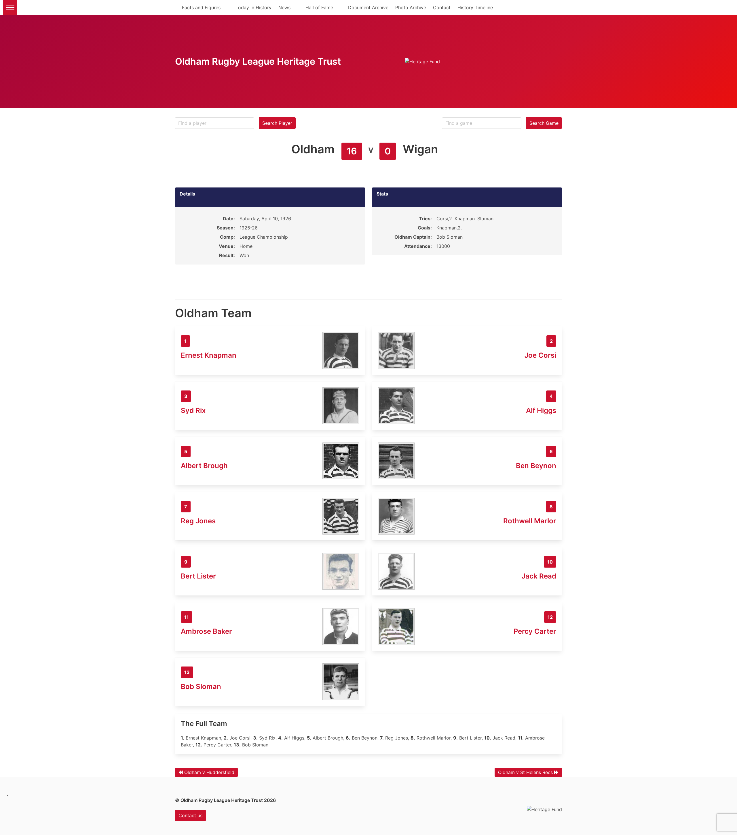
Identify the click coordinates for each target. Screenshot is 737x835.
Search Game (544, 123)
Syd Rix (193, 410)
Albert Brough (204, 465)
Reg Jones (198, 521)
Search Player (277, 123)
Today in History (253, 7)
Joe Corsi (540, 355)
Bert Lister (198, 576)
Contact (442, 7)
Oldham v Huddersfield (209, 772)
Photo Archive (410, 7)
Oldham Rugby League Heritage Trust (258, 61)
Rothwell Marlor (529, 521)
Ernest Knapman (208, 355)
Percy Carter (535, 631)
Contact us (190, 815)
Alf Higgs (541, 410)
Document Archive (368, 7)
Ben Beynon (536, 465)
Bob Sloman (201, 686)
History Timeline (475, 7)
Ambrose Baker (206, 631)
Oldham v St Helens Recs (525, 772)
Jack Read (539, 576)
